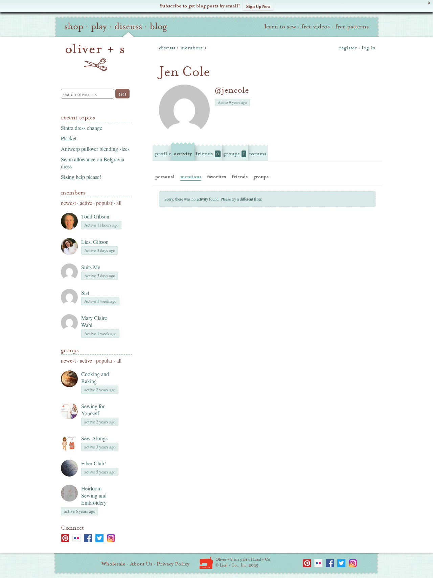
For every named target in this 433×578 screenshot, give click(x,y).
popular (104, 202)
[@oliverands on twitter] (99, 538)
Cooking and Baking (95, 377)
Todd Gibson (95, 216)
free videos (315, 26)
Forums (257, 153)
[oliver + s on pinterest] (65, 538)
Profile (163, 153)
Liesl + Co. (206, 563)
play (99, 26)
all (118, 202)
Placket (68, 138)
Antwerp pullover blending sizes (95, 148)
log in (368, 47)
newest (68, 202)
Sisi (85, 292)
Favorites (216, 177)
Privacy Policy (173, 563)
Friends (207, 153)
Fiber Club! (93, 463)
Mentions (190, 177)
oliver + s (95, 57)
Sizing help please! (81, 176)
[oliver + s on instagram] (111, 538)
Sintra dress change (81, 127)
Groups (70, 350)
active (86, 202)
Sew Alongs (94, 438)
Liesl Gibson (95, 241)
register (348, 47)
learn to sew (280, 26)
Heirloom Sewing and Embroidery (94, 495)
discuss (128, 26)
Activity (183, 153)
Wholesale (113, 563)
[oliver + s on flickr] (76, 538)
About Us (141, 563)
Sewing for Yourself (93, 409)
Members (73, 192)
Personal (165, 177)
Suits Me (90, 267)
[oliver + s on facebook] (88, 538)
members (191, 47)
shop (73, 26)
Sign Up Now (258, 6)
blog (158, 26)
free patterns (352, 26)
